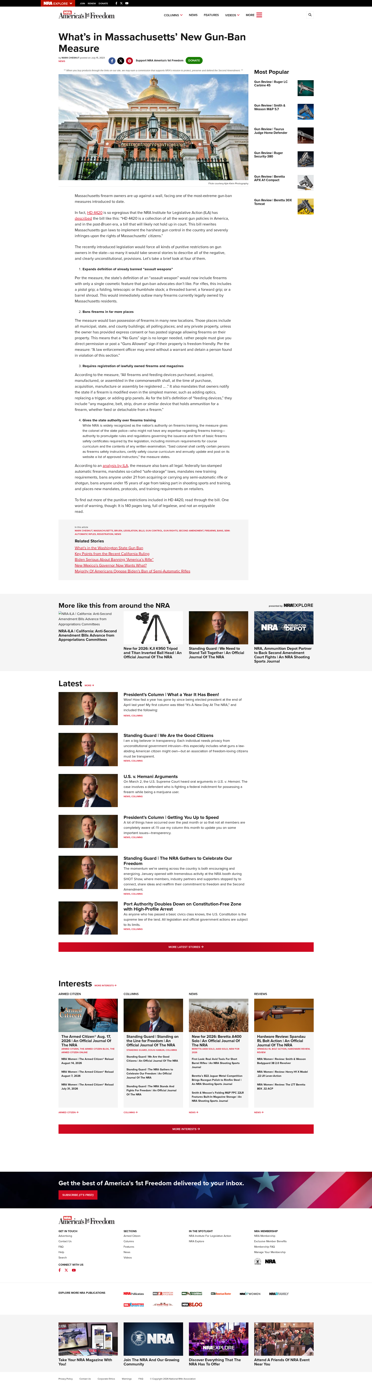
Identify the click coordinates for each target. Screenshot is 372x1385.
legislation (130, 530)
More (88, 685)
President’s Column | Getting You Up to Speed (171, 817)
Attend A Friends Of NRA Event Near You (282, 1362)
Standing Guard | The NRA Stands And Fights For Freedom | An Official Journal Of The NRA (152, 1090)
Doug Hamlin (156, 1050)
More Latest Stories (202, 947)
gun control (154, 530)
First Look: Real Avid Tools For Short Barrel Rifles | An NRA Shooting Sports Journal (216, 1063)
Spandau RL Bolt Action (272, 1049)
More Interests (104, 985)
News (193, 15)
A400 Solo (222, 1049)
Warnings (127, 1379)
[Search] (310, 15)
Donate (103, 3)
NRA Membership (264, 1236)
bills (142, 530)
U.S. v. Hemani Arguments (151, 776)
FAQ (61, 1247)
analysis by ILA (115, 465)
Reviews (260, 994)
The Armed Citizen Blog (94, 1049)
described (83, 218)
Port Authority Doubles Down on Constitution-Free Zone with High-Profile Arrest (182, 906)
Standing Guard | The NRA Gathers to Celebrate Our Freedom (178, 861)
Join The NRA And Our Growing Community (151, 1362)
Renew (92, 3)
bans (220, 530)
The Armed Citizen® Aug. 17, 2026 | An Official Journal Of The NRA (86, 1041)
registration (105, 534)
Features (211, 15)
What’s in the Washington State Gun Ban (109, 548)
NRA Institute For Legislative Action (210, 1236)
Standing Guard (137, 1050)
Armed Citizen (70, 994)
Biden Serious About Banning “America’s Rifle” (114, 559)
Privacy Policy (66, 1379)
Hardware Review (299, 1049)
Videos (230, 15)
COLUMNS (171, 1050)
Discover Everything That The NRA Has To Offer (215, 1362)
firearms (210, 530)
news (118, 534)
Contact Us (65, 1241)
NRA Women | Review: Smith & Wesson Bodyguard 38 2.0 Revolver (281, 1061)
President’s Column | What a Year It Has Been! (171, 694)
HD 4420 (94, 212)
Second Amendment (191, 530)
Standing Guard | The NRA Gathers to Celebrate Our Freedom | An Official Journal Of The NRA (150, 1073)
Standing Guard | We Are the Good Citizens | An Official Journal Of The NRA (152, 1059)
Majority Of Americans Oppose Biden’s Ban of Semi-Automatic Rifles (132, 571)
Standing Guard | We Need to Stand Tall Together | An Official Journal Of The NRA (216, 653)
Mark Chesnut (83, 530)
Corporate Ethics (106, 1379)
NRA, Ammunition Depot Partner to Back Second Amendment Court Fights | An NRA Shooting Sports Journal (283, 655)
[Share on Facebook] (112, 58)
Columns (171, 15)
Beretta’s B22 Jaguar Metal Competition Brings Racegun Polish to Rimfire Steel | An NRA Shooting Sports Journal (217, 1080)
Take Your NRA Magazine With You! (85, 1362)
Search (63, 1258)
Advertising (65, 1236)
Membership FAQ (264, 1247)
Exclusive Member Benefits (270, 1241)
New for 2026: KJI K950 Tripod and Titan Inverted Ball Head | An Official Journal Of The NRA (153, 653)
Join (82, 3)
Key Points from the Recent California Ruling (112, 554)
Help (61, 1252)
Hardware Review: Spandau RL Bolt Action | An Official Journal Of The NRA (281, 1041)
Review (261, 1052)
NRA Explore (196, 1241)
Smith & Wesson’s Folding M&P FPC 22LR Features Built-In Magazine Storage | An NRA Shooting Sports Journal (218, 1097)
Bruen (118, 530)
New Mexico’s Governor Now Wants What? (111, 565)
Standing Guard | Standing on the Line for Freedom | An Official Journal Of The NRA (153, 1041)
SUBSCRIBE (78, 1195)
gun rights (171, 530)
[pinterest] (129, 58)
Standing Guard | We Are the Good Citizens (168, 735)
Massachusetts (103, 530)
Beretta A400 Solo (203, 1049)
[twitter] (120, 58)
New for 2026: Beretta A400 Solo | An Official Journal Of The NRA (216, 1041)
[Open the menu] (259, 14)
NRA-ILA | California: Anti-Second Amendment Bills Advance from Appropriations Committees (88, 635)
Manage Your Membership (270, 1252)
